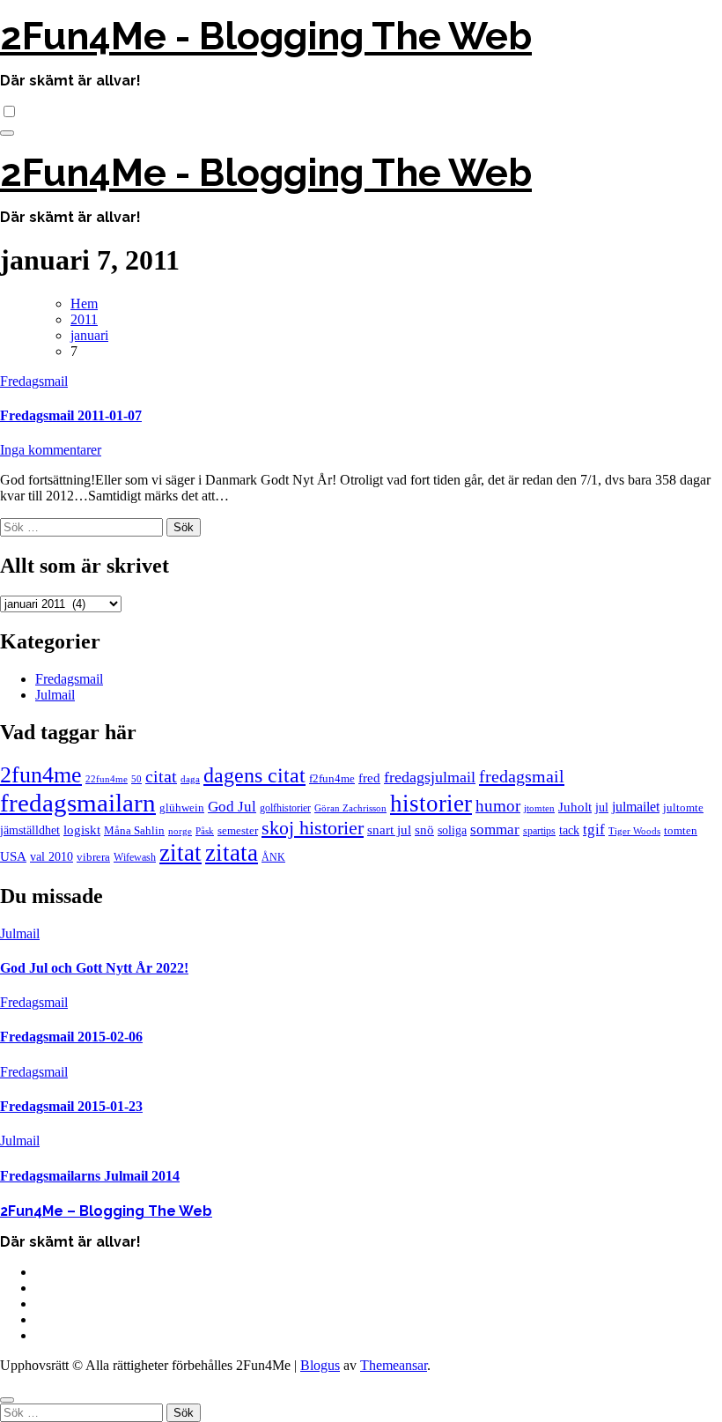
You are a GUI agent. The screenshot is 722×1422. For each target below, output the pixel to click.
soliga (452, 830)
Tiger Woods (634, 831)
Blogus (320, 1365)
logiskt (81, 830)
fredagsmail (521, 776)
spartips (539, 831)
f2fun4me (332, 778)
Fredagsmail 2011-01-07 (71, 415)
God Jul (232, 806)
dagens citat (254, 775)
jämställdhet (30, 830)
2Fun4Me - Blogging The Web (266, 36)
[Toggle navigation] (7, 133)
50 (136, 779)
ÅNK (273, 857)
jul (601, 807)
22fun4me (106, 779)
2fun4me (41, 775)
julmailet (635, 806)
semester (237, 830)
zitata (231, 853)
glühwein (181, 808)
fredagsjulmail (429, 777)
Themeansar (393, 1365)
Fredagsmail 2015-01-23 (71, 1106)
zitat (180, 853)
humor (497, 805)
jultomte (683, 807)
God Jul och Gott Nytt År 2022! (94, 967)
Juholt (575, 807)
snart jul (389, 830)
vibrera (93, 856)
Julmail (55, 694)
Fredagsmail (34, 381)
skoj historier (313, 828)
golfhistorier (285, 808)
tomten (680, 830)
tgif (594, 829)
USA (13, 856)
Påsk (204, 831)
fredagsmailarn (78, 803)
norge (180, 831)
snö (424, 830)
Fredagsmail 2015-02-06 (71, 1036)
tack (569, 830)
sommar (494, 829)
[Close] (7, 1400)
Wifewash (135, 857)
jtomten (539, 808)
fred (369, 778)
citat (161, 776)
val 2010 (51, 856)
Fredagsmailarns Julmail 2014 (90, 1175)
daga (190, 779)
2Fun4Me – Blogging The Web (106, 1211)
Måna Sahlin (134, 831)
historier (431, 803)
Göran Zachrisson (350, 808)
